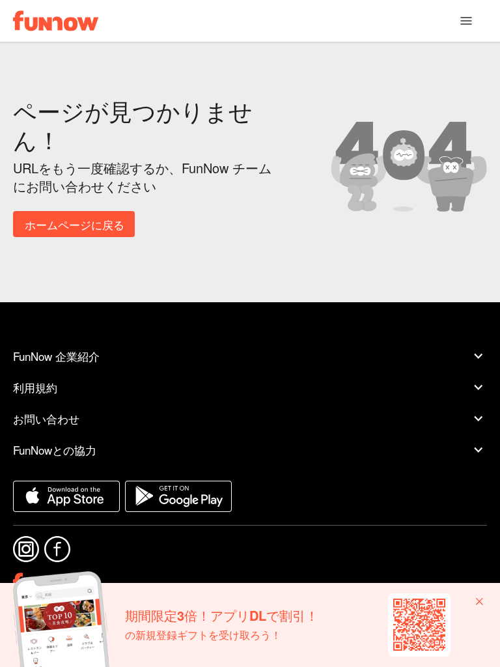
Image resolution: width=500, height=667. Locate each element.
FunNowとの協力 (54, 450)
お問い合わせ (46, 418)
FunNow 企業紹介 (56, 356)
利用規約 (35, 387)
